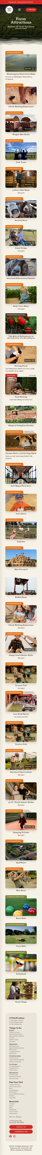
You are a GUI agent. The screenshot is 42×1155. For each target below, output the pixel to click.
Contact (12, 1104)
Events (11, 1030)
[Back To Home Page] (9, 10)
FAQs (11, 1088)
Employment (13, 1113)
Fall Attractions (14, 1046)
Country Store (13, 1058)
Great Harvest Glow (15, 1034)
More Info (14, 1101)
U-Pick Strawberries (15, 1024)
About (11, 1106)
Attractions (13, 1044)
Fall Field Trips (13, 1075)
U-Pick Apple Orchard (16, 1020)
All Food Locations (15, 1062)
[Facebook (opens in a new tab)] (10, 1136)
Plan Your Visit (16, 1082)
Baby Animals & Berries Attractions (16, 1049)
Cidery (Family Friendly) (16, 1060)
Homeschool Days (15, 1076)
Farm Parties (13, 1070)
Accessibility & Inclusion (16, 1094)
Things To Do (15, 1028)
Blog (10, 1108)
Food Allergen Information (13, 1091)
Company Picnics (14, 1066)
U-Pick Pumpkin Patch (16, 1022)
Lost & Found (13, 1111)
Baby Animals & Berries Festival (16, 1037)
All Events (12, 1041)
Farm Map (12, 1098)
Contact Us (21, 1127)
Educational (13, 1073)
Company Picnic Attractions (14, 1052)
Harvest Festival (14, 1032)
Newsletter (12, 1110)
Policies (11, 1096)
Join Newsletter (21, 1132)
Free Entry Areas (15, 1056)
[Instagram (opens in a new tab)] (14, 1136)
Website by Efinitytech (24, 1150)
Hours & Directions (15, 1086)
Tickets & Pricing (14, 1084)
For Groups (13, 1064)
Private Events (13, 1068)
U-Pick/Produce (16, 1018)
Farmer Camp (13, 1040)
